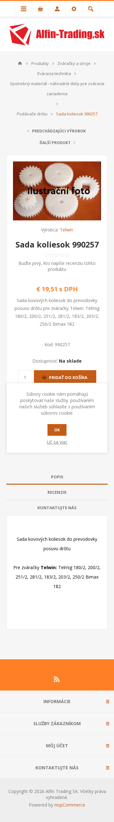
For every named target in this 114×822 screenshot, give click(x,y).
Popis (57, 477)
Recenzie (57, 492)
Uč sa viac (57, 442)
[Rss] (57, 679)
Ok (57, 430)
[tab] (57, 477)
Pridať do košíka (68, 377)
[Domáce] (20, 63)
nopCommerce (69, 805)
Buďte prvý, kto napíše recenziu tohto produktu (57, 266)
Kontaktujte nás (57, 507)
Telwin (66, 230)
